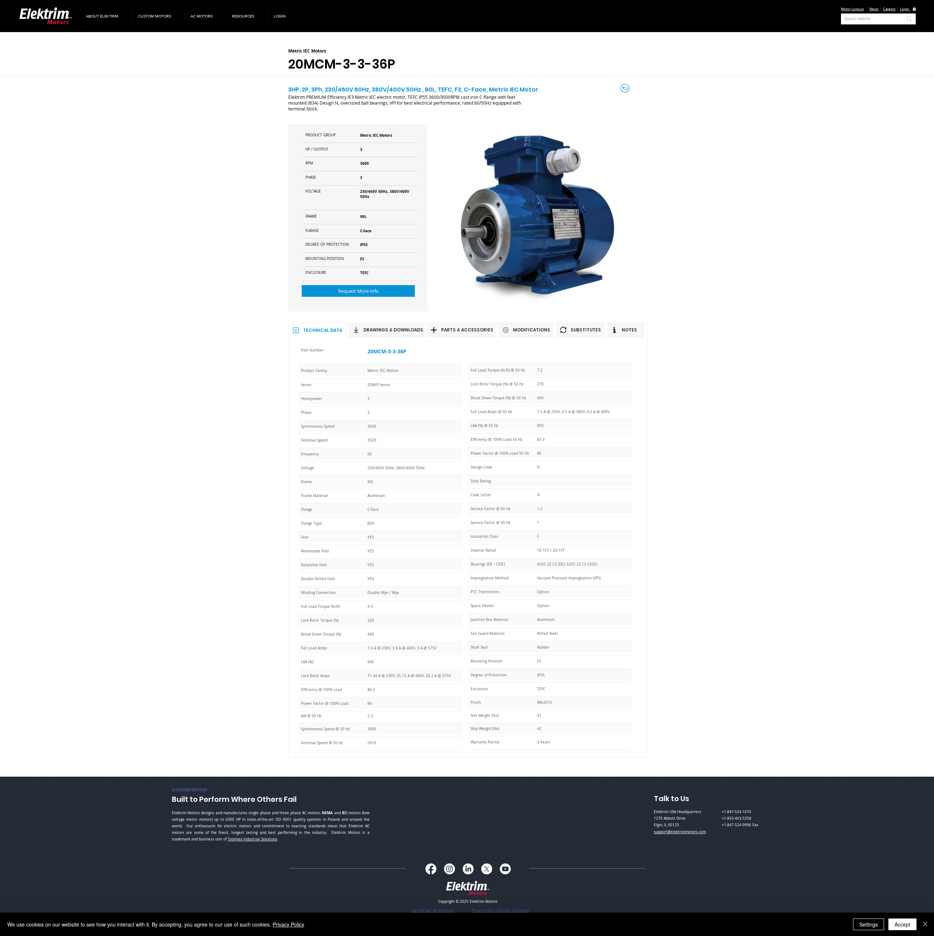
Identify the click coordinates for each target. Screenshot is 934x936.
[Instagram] (449, 868)
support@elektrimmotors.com (680, 832)
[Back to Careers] (625, 88)
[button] (106, 16)
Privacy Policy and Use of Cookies (500, 910)
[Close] (925, 924)
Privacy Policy (288, 924)
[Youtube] (505, 868)
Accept (902, 924)
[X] (486, 868)
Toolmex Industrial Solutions (252, 839)
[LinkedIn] (468, 868)
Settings (868, 924)
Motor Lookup (852, 9)
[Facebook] (430, 868)
